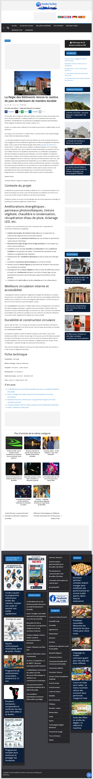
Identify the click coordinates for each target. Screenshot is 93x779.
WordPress (6, 775)
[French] (71, 17)
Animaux (52, 638)
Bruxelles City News (19, 772)
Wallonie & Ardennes (43, 26)
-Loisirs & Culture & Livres (58, 617)
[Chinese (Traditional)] (62, 17)
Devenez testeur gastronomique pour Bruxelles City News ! (56, 564)
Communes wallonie (56, 668)
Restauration (53, 712)
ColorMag (36, 772)
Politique (52, 704)
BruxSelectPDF (54, 587)
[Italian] (77, 17)
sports (51, 721)
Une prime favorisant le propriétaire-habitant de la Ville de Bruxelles (36, 687)
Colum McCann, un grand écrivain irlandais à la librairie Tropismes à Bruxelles (16, 515)
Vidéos (51, 740)
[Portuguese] (80, 17)
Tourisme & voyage (55, 732)
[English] (68, 17)
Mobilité (52, 696)
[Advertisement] (45, 16)
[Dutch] (65, 17)
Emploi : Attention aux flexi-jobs (18, 407)
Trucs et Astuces (54, 736)
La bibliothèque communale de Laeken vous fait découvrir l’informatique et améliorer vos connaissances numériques (36, 675)
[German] (74, 17)
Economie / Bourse (55, 672)
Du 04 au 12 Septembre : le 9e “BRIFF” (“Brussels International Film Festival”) (36, 663)
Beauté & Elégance (55, 653)
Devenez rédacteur (55, 558)
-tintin (7, 105)
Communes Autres (55, 657)
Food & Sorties (54, 683)
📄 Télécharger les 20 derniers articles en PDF (77, 44)
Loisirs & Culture (54, 692)
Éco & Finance (58, 26)
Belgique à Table (72, 26)
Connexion (29, 30)
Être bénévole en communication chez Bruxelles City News (56, 573)
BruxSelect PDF (17, 30)
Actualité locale (54, 621)
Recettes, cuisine (54, 708)
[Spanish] (84, 17)
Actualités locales (26, 26)
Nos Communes (54, 700)
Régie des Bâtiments (49, 145)
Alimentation (53, 634)
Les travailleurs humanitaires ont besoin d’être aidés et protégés (35, 696)
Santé (51, 717)
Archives (7, 40)
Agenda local (53, 630)
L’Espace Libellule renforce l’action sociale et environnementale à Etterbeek (33, 405)
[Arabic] (59, 17)
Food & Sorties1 (54, 687)
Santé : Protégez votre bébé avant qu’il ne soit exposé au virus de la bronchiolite (36, 616)
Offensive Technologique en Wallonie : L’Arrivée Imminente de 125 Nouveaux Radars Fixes (46, 515)
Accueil (14, 26)
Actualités (52, 625)
